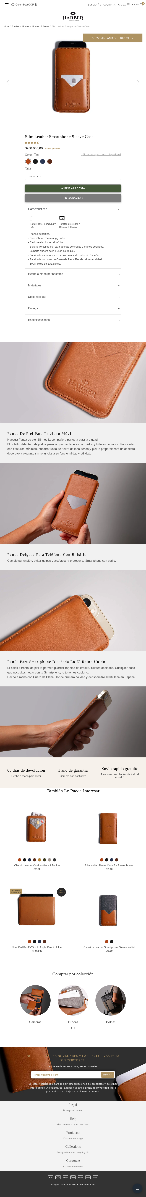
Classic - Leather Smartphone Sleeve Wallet (109, 947)
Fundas (15, 26)
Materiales (34, 285)
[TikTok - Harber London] (82, 1191)
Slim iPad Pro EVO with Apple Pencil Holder (37, 947)
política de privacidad (96, 1087)
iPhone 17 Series (40, 26)
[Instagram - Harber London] (70, 1191)
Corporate (73, 1160)
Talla (28, 168)
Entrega (33, 308)
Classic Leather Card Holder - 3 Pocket (37, 865)
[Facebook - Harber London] (64, 1191)
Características (37, 208)
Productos (73, 1133)
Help (73, 1119)
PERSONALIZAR (73, 197)
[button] (32, 142)
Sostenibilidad (37, 296)
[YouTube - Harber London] (88, 1191)
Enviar (108, 1074)
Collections (73, 1146)
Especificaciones (39, 319)
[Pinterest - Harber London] (76, 1191)
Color (32, 154)
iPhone (25, 26)
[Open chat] (137, 1188)
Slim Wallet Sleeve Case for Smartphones (109, 865)
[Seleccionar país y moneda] (12, 4)
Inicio (6, 26)
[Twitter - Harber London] (58, 1191)
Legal (73, 1104)
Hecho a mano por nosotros (45, 273)
